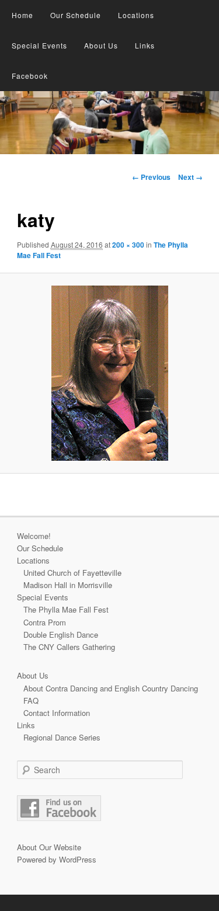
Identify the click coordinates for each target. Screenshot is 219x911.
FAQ (31, 700)
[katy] (109, 373)
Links (145, 45)
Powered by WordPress (56, 859)
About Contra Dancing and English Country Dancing (110, 688)
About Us (101, 45)
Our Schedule (75, 15)
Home (22, 15)
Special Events (39, 45)
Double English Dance (60, 634)
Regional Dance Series (61, 737)
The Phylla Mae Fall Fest (66, 609)
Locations (136, 15)
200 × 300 (128, 244)
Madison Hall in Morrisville (67, 584)
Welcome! (34, 535)
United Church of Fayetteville (72, 572)
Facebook (30, 76)
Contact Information (56, 712)
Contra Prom (44, 622)
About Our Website (49, 847)
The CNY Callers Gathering (69, 646)
